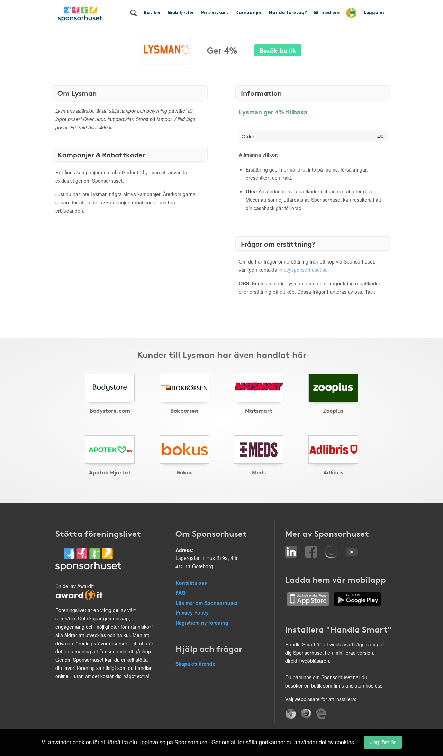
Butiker (152, 12)
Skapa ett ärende (195, 663)
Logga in (374, 12)
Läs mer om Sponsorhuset (206, 602)
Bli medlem (327, 12)
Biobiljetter (181, 12)
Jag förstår (383, 742)
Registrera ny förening (201, 622)
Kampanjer (248, 12)
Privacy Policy (192, 612)
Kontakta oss (191, 582)
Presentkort (214, 12)
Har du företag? (288, 12)
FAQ (180, 592)
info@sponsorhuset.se (303, 269)
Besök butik (277, 50)
